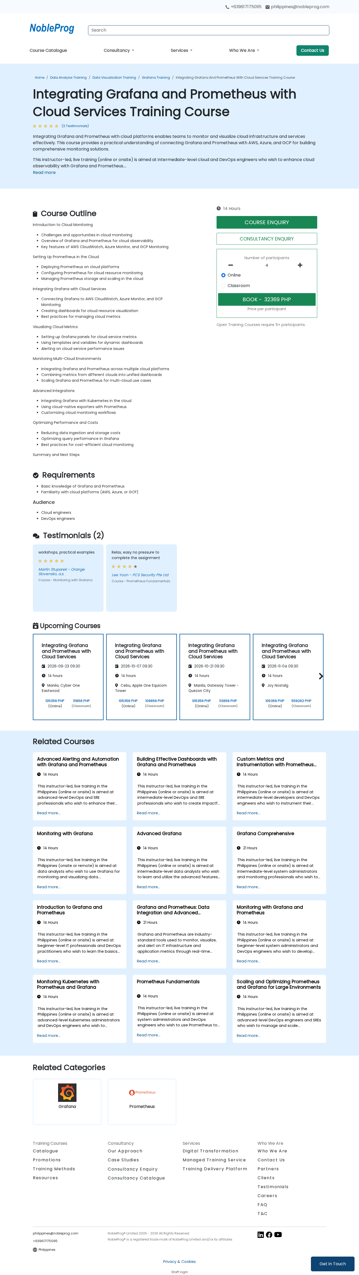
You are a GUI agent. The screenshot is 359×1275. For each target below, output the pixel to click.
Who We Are (242, 50)
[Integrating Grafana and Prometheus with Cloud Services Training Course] (57, 27)
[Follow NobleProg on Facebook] (269, 1235)
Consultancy (117, 50)
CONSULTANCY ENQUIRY (267, 238)
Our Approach (125, 1151)
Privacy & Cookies (179, 1261)
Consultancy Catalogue (136, 1178)
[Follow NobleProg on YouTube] (278, 1235)
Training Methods (54, 1169)
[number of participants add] (301, 265)
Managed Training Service (214, 1160)
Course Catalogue (48, 50)
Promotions (47, 1160)
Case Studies (123, 1160)
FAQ (263, 1205)
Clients (266, 1178)
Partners (268, 1169)
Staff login (179, 1272)
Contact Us (312, 50)
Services (180, 50)
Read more (44, 172)
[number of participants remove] (232, 265)
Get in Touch (333, 1264)
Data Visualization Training (114, 77)
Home (39, 77)
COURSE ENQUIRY (267, 222)
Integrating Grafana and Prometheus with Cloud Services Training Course (235, 77)
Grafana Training (156, 77)
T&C (263, 1214)
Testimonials (273, 1187)
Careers (267, 1196)
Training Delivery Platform (215, 1169)
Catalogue (45, 1151)
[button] (319, 676)
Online (234, 275)
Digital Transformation (210, 1151)
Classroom (239, 286)
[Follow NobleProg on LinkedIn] (261, 1235)
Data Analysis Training (68, 77)
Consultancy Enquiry (133, 1169)
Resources (45, 1178)
